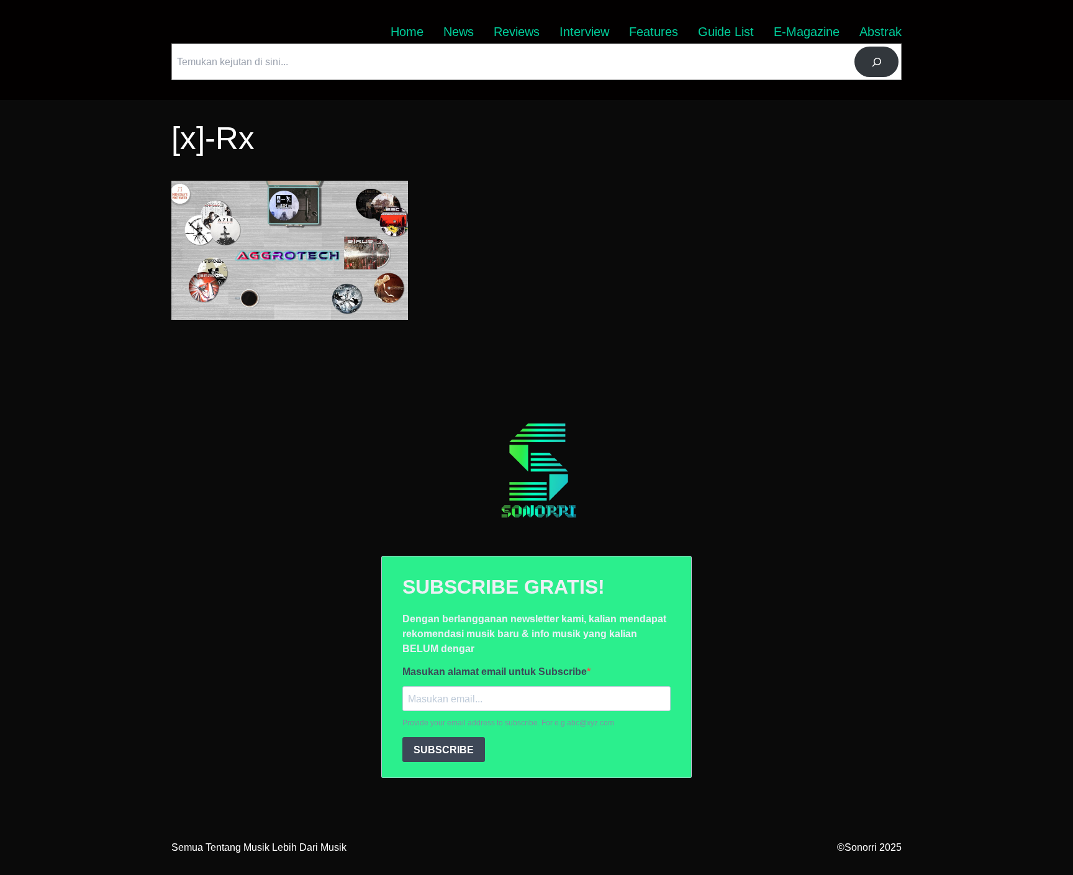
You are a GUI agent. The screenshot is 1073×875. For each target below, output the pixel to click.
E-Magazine (807, 32)
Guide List (726, 32)
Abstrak (880, 32)
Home (407, 32)
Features (653, 32)
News (458, 32)
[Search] (876, 62)
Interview (584, 32)
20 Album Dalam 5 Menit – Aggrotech (253, 188)
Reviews (517, 32)
